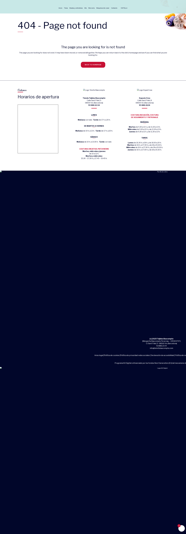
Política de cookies (111, 355)
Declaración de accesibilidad (162, 355)
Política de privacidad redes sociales (135, 355)
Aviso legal (99, 355)
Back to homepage (93, 64)
